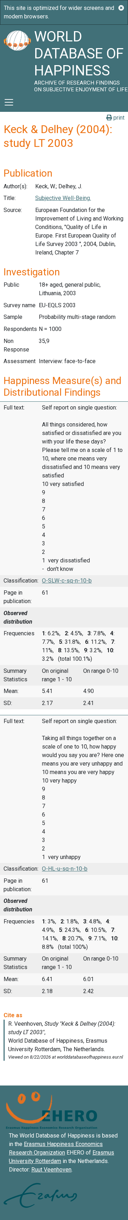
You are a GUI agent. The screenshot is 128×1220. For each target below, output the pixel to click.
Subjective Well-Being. (63, 198)
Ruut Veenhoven (51, 1169)
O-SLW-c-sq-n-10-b (67, 580)
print (118, 117)
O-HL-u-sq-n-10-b (64, 868)
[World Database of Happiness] (17, 59)
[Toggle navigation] (9, 102)
